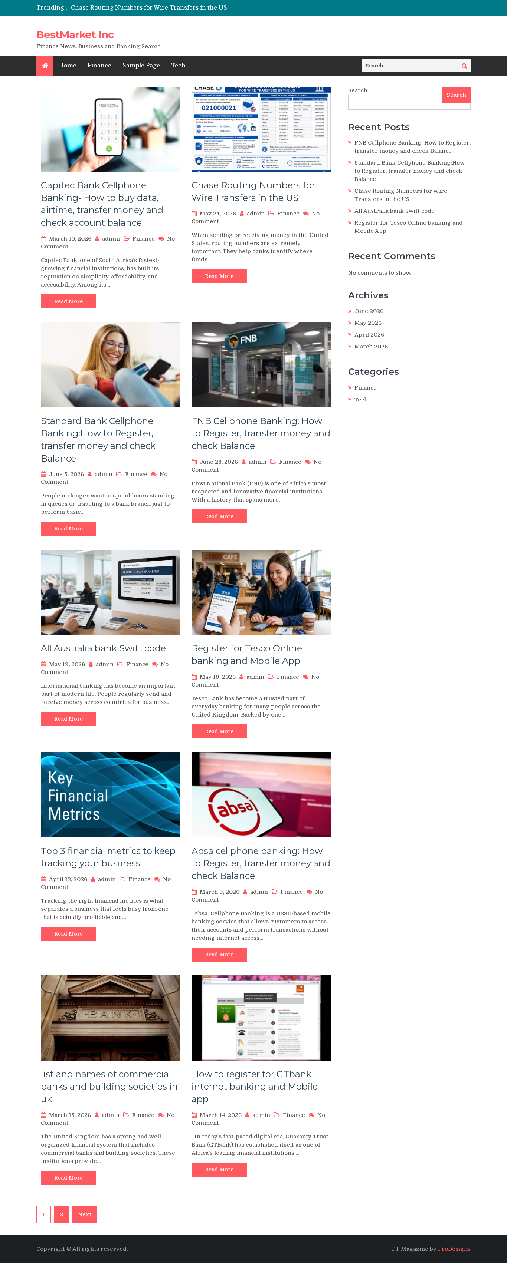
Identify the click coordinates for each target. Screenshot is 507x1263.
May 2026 (368, 323)
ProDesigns (454, 1249)
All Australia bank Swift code (103, 648)
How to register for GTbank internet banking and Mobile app (255, 1086)
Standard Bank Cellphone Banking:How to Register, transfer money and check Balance (409, 170)
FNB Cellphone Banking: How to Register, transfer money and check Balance (261, 433)
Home (67, 65)
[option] (184, 8)
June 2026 (368, 311)
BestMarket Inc (75, 34)
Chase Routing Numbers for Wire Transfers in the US (149, 7)
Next (84, 1214)
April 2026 (369, 334)
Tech (178, 65)
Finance (99, 65)
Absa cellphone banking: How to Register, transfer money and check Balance (261, 863)
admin (111, 238)
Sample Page (141, 65)
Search (357, 90)
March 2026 (371, 346)
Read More (68, 301)
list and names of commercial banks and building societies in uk (109, 1086)
